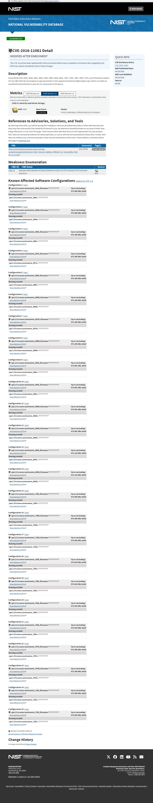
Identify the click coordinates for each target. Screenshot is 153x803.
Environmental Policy (90, 786)
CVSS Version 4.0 (32, 93)
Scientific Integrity (105, 786)
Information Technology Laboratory (24, 18)
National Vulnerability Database (35, 24)
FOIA (80, 786)
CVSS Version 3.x (49, 93)
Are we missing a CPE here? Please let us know (25, 734)
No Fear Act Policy (70, 786)
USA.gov (81, 789)
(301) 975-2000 (13, 772)
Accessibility (19, 786)
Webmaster (12, 777)
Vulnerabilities (16, 38)
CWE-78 (12, 170)
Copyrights (41, 786)
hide (25, 185)
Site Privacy (10, 786)
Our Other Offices (33, 777)
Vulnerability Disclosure (54, 786)
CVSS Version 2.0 (67, 93)
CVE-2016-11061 (121, 65)
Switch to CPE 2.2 (84, 181)
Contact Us (22, 777)
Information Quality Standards (124, 786)
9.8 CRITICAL (41, 113)
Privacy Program (31, 786)
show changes (31, 744)
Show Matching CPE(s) (17, 191)
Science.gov (73, 789)
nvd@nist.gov (24, 140)
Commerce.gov (141, 786)
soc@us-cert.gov (138, 772)
